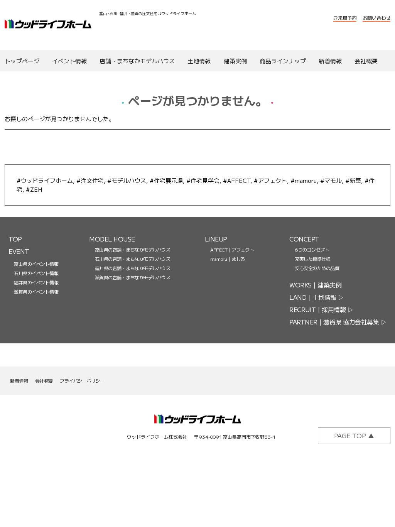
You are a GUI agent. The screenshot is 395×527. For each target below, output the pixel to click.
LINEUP (216, 238)
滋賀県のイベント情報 (36, 291)
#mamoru (303, 180)
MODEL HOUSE (112, 238)
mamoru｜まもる (227, 258)
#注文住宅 (90, 180)
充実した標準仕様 (312, 258)
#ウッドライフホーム (45, 180)
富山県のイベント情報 (36, 263)
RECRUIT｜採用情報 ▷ (321, 309)
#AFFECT (236, 180)
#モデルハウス (126, 180)
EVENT (18, 251)
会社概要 (44, 380)
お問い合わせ (376, 17)
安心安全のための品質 (317, 268)
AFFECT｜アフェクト (232, 249)
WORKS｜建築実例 (315, 284)
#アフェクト (270, 180)
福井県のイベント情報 (36, 282)
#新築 (353, 180)
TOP (15, 238)
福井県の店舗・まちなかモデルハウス (132, 268)
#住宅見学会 (202, 180)
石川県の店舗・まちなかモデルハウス (132, 258)
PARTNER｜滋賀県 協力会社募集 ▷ (338, 321)
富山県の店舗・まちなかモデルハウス (132, 249)
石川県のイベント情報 (36, 273)
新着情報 (19, 380)
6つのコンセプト (312, 249)
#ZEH (34, 189)
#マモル (331, 180)
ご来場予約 (344, 17)
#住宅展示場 (166, 180)
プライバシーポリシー (82, 380)
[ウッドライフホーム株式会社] (197, 424)
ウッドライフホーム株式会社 (48, 25)
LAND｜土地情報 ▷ (316, 297)
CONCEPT (304, 238)
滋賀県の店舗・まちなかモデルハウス (132, 277)
